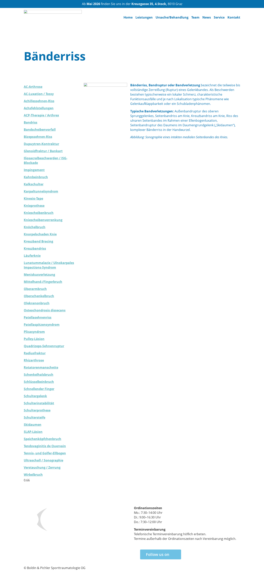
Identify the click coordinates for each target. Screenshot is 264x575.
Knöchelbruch (34, 227)
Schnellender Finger (39, 389)
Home (128, 17)
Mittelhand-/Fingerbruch (43, 282)
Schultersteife (34, 417)
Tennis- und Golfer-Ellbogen (45, 453)
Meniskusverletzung (39, 274)
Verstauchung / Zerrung (42, 467)
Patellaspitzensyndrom (42, 324)
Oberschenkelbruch (39, 296)
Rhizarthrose (34, 360)
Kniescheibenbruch (39, 213)
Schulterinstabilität (39, 403)
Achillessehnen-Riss (39, 101)
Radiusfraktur (35, 353)
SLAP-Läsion (33, 432)
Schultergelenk (35, 396)
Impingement (34, 170)
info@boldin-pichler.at (40, 549)
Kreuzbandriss (35, 248)
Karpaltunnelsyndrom (41, 191)
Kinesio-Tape (33, 198)
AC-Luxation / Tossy (39, 94)
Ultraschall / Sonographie (43, 460)
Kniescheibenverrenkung (43, 220)
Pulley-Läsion (34, 339)
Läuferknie (32, 256)
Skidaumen (32, 424)
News (206, 17)
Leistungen (144, 17)
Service (219, 17)
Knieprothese (34, 206)
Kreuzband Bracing (38, 241)
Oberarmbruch (35, 289)
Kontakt (233, 17)
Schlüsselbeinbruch (39, 382)
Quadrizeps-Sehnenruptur (44, 346)
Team (195, 17)
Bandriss (30, 122)
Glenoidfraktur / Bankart (43, 151)
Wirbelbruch (33, 474)
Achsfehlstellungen (39, 108)
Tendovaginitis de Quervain (45, 446)
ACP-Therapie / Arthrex (41, 115)
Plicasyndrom (34, 332)
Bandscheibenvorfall (40, 129)
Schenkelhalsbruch (38, 374)
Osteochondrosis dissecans (45, 310)
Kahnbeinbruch (36, 177)
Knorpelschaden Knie (40, 234)
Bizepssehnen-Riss (38, 137)
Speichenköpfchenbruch (42, 439)
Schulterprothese (37, 410)
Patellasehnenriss (37, 317)
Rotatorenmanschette (41, 367)
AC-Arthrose (33, 87)
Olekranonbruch (36, 303)
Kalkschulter (33, 184)
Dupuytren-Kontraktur (41, 144)
